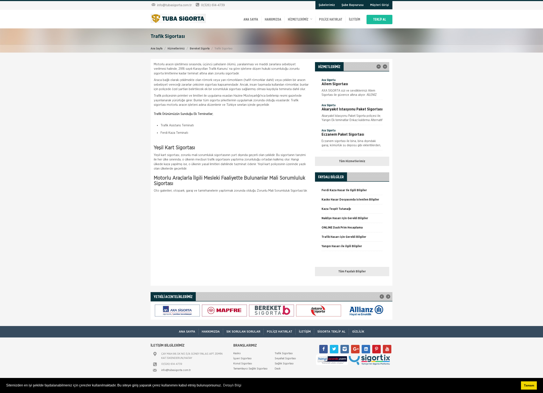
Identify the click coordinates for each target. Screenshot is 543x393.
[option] (352, 89)
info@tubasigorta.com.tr (176, 370)
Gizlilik (358, 331)
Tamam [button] (529, 385)
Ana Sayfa (156, 48)
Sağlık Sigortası (284, 363)
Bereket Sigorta (200, 48)
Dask (278, 368)
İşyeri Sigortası (242, 358)
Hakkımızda (273, 19)
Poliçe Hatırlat (330, 19)
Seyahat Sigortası (285, 358)
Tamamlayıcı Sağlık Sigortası (250, 368)
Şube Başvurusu (352, 5)
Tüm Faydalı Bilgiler (352, 271)
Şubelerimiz (327, 5)
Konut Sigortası (242, 363)
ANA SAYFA (251, 19)
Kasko (237, 353)
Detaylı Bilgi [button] (232, 385)
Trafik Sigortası (284, 353)
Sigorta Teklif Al (331, 331)
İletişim (354, 19)
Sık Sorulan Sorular (243, 331)
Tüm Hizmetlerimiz (352, 161)
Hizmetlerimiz (176, 48)
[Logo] (178, 18)
